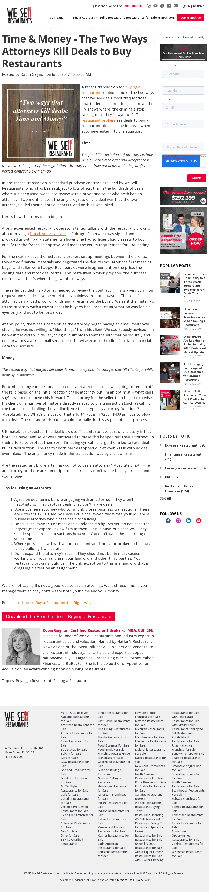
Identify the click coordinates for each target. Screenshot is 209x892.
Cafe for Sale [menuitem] (69, 794)
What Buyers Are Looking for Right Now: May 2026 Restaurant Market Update (194, 344)
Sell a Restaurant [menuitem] (110, 17)
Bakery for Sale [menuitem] (71, 754)
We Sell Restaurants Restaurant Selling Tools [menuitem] (151, 821)
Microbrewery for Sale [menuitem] (149, 737)
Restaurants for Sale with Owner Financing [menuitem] (149, 858)
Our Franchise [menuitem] (191, 17)
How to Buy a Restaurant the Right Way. (57, 602)
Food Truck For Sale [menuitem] (111, 749)
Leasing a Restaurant (185, 468)
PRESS (172, 477)
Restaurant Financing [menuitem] (149, 815)
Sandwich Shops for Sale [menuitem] (188, 754)
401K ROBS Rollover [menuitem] (74, 713)
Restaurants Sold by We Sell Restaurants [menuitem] (188, 731)
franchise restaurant (48, 233)
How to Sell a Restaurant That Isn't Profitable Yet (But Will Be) (194, 397)
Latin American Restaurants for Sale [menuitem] (111, 846)
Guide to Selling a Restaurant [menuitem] (109, 780)
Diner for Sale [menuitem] (70, 835)
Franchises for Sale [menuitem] (110, 758)
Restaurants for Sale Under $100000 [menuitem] (148, 842)
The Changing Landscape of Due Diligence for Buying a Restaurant (193, 372)
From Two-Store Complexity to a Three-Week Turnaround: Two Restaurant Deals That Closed (194, 285)
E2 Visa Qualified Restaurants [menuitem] (72, 842)
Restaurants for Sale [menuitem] (137, 17)
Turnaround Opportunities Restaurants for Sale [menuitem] (185, 835)
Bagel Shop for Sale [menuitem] (74, 749)
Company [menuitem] (56, 17)
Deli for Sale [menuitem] (69, 831)
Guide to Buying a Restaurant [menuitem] (110, 772)
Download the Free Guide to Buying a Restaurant (59, 616)
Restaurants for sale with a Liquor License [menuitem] (149, 850)
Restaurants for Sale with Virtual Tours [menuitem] (185, 723)
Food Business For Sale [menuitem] (113, 745)
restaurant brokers (99, 120)
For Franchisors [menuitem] (163, 17)
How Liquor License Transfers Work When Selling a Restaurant (194, 317)
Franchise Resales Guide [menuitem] (114, 754)
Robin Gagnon (33, 74)
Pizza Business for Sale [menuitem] (150, 782)
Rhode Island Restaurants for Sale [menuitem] (185, 739)
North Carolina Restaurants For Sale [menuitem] (149, 776)
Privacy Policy (142, 880)
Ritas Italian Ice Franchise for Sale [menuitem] (184, 747)
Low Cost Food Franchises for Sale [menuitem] (147, 715)
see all (165, 498)
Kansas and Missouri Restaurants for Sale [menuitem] (111, 829)
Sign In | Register (192, 6)
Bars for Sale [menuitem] (69, 758)
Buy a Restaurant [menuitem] (84, 17)
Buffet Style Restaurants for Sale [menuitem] (74, 788)
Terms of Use (124, 880)
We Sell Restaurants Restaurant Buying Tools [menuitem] (148, 807)
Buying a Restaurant (33, 680)
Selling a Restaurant (71, 680)
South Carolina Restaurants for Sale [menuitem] (185, 784)
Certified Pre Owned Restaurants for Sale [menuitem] (74, 809)
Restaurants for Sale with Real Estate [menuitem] (185, 715)
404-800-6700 (134, 6)
